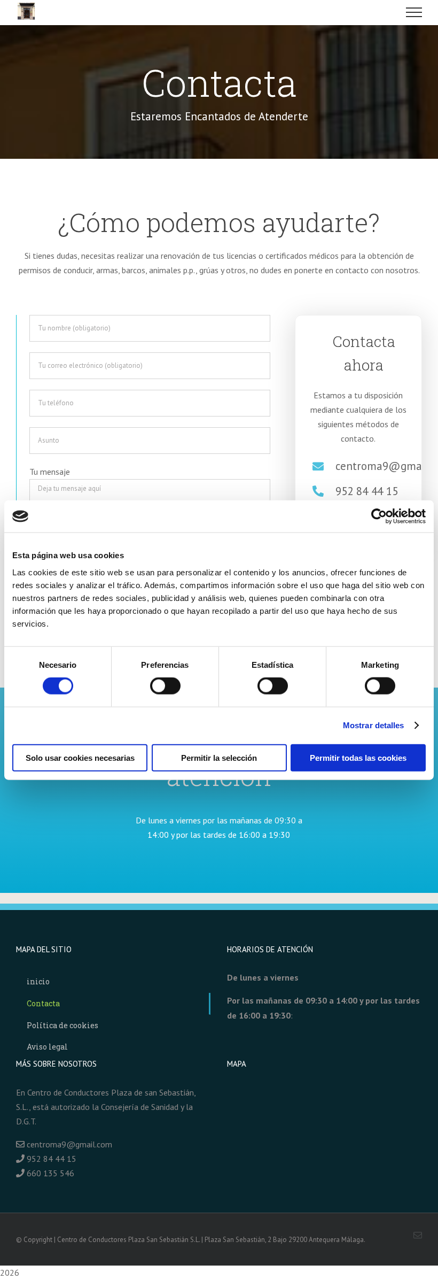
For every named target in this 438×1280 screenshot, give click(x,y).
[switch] (165, 686)
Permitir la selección (219, 757)
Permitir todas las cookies (358, 757)
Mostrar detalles (373, 725)
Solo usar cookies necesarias (80, 757)
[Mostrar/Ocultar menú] (414, 12)
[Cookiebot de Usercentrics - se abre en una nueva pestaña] (379, 516)
